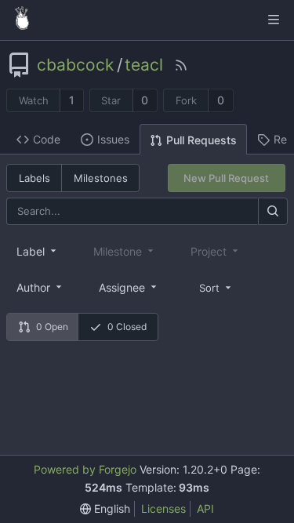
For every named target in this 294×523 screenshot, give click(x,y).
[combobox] (37, 251)
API (205, 508)
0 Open (52, 326)
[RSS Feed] (181, 65)
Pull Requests (201, 140)
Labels (34, 178)
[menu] (216, 286)
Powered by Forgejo (85, 469)
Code (46, 139)
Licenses (163, 508)
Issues (113, 139)
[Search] (273, 211)
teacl (144, 65)
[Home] (22, 19)
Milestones (101, 178)
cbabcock (75, 65)
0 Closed (127, 326)
